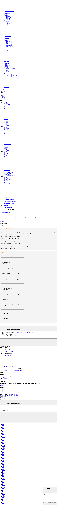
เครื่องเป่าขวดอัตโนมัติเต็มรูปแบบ (10, 74)
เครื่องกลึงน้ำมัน (7, 18)
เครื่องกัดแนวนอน (8, 24)
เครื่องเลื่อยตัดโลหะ (8, 36)
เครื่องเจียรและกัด (8, 70)
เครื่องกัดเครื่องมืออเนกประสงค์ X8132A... (11, 195)
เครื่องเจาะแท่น (6, 129)
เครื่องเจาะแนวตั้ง (6, 127)
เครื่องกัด (5, 20)
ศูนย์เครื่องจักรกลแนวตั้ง (7, 105)
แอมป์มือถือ (17, 394)
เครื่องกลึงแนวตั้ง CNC (8, 13)
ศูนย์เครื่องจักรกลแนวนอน (7, 104)
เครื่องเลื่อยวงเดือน (8, 37)
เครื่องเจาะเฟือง (7, 65)
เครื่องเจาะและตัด (6, 150)
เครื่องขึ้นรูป (5, 156)
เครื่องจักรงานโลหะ (8, 60)
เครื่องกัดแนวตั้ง (7, 23)
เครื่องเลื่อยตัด (7, 38)
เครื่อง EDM (5, 177)
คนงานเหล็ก (7, 66)
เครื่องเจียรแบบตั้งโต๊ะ (8, 44)
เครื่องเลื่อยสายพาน (8, 35)
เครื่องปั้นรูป (7, 62)
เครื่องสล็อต (7, 63)
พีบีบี (1, 395)
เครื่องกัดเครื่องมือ (8, 25)
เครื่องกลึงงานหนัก (8, 17)
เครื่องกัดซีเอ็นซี (4, 102)
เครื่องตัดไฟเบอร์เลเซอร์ (7, 179)
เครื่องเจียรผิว (7, 40)
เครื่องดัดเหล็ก (6, 153)
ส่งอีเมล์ (1, 397)
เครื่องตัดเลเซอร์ (6, 178)
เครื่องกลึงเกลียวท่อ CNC (9, 12)
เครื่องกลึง (5, 14)
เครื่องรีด (5, 154)
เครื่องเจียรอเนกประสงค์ (8, 42)
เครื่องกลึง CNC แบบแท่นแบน (9, 10)
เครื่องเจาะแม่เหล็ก (6, 130)
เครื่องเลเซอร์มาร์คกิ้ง (8, 86)
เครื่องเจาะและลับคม (8, 72)
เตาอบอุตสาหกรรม (6, 87)
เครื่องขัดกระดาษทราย (8, 45)
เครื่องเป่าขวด (6, 73)
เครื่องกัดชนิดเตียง (8, 26)
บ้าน (2, 95)
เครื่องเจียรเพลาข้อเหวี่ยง (9, 46)
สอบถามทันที (2, 385)
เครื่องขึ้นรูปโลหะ (6, 61)
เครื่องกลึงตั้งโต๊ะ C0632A (8, 355)
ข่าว (2, 90)
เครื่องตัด (5, 152)
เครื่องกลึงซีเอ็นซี (4, 106)
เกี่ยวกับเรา (3, 89)
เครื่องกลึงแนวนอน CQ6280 (8, 351)
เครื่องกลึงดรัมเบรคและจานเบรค (10, 68)
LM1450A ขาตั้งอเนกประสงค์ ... (9, 203)
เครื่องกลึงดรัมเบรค (16, 395)
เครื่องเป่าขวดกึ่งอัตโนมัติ (7, 173)
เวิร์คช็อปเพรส (7, 49)
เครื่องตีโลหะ (6, 47)
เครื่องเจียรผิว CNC (8, 41)
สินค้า (3, 96)
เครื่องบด (5, 39)
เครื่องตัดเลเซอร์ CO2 (7, 180)
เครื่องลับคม (7, 71)
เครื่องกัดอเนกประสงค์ (8, 22)
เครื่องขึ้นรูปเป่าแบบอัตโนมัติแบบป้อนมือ (11, 75)
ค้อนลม (6, 64)
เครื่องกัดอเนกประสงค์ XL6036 (9, 199)
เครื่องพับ (3, 395)
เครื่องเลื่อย (3, 131)
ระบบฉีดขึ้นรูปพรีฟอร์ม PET (9, 76)
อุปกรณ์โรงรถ (6, 67)
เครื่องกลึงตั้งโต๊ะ (7, 16)
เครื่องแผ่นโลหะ (4, 151)
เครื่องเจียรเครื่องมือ (8, 43)
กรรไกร (8, 395)
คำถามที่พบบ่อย (4, 91)
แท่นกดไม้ (6, 50)
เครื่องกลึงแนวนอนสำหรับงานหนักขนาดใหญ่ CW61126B (13, 370)
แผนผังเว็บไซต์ (13, 394)
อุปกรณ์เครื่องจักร (6, 88)
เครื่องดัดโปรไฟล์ (6, 155)
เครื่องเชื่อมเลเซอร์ (6, 182)
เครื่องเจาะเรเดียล (6, 128)
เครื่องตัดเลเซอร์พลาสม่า (7, 181)
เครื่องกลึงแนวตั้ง (7, 19)
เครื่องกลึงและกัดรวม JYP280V (9, 359)
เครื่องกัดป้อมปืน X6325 (8, 207)
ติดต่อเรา (3, 92)
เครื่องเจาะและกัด (6, 125)
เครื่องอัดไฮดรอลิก (8, 51)
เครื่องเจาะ (6, 48)
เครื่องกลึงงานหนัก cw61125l (8, 366)
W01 (5, 395)
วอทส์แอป (6, 398)
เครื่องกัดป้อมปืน (7, 21)
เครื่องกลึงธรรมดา (8, 15)
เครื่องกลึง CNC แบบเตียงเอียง (9, 11)
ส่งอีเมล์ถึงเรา (2, 221)
